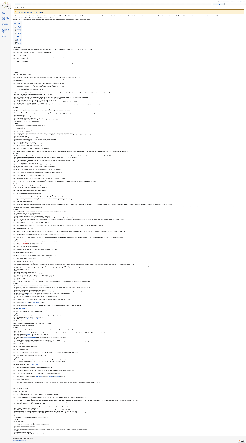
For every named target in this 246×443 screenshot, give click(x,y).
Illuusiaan (53, 332)
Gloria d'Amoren (38, 376)
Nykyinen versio (29, 12)
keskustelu (45, 11)
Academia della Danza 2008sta (30, 337)
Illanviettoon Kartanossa (32, 318)
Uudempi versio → (37, 12)
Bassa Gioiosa (27, 294)
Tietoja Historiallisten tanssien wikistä (19, 440)
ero (17, 12)
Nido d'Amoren (57, 376)
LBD (36, 361)
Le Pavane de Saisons (23, 243)
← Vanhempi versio (22, 12)
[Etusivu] (6, 5)
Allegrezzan (50, 376)
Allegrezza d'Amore (37, 302)
